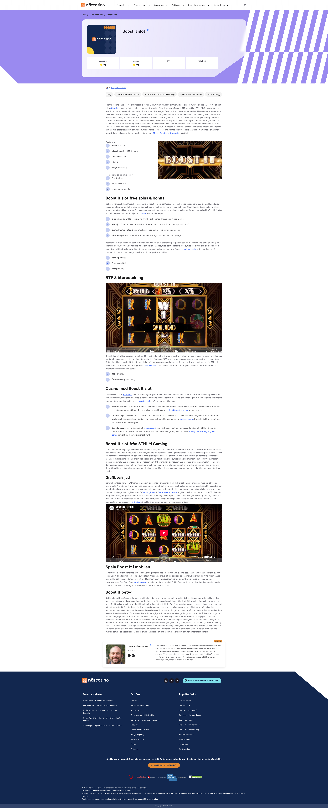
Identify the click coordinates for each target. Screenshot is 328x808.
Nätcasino (121, 5)
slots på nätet (150, 365)
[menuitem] (123, 5)
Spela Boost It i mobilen (191, 94)
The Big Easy (135, 502)
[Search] (244, 5)
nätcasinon (115, 108)
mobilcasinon (140, 582)
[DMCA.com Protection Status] (195, 777)
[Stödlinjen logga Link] (141, 777)
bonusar (142, 213)
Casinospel (159, 5)
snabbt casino (150, 428)
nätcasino (127, 394)
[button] (189, 652)
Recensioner (219, 5)
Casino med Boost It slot (128, 94)
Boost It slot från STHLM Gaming (160, 94)
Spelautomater (97, 15)
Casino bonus (140, 5)
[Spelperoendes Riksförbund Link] (161, 777)
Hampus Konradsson (118, 88)
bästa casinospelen (143, 401)
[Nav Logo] (93, 5)
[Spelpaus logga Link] (151, 777)
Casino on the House (167, 492)
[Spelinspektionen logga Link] (172, 777)
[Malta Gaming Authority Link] (182, 777)
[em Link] (133, 655)
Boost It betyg (213, 94)
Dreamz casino (186, 419)
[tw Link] (129, 655)
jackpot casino (190, 249)
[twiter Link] (171, 680)
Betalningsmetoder (197, 5)
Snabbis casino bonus (178, 410)
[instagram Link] (166, 680)
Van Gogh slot (148, 492)
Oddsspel (176, 5)
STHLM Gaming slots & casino (166, 133)
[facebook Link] (177, 680)
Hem (84, 15)
